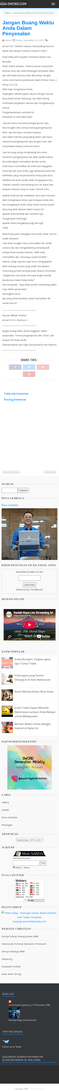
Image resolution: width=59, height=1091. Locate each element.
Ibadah (5, 809)
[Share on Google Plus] (43, 366)
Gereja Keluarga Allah (13, 951)
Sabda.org (7, 958)
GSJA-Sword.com (13, 4)
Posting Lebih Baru (11, 472)
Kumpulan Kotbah (11, 966)
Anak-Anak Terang (11, 973)
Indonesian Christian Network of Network (24, 943)
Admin (8, 40)
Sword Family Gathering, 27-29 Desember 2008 (29, 1005)
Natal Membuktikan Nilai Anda (33, 691)
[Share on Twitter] (29, 366)
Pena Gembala (10, 505)
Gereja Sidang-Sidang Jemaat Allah (20, 936)
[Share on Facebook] (15, 366)
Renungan (7, 824)
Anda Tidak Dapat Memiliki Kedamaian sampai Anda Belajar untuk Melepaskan (35, 712)
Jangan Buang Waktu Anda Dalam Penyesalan (28, 28)
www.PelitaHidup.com (34, 921)
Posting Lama (50, 472)
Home (7, 13)
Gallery (5, 802)
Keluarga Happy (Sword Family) (22, 1020)
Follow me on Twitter (11, 1046)
